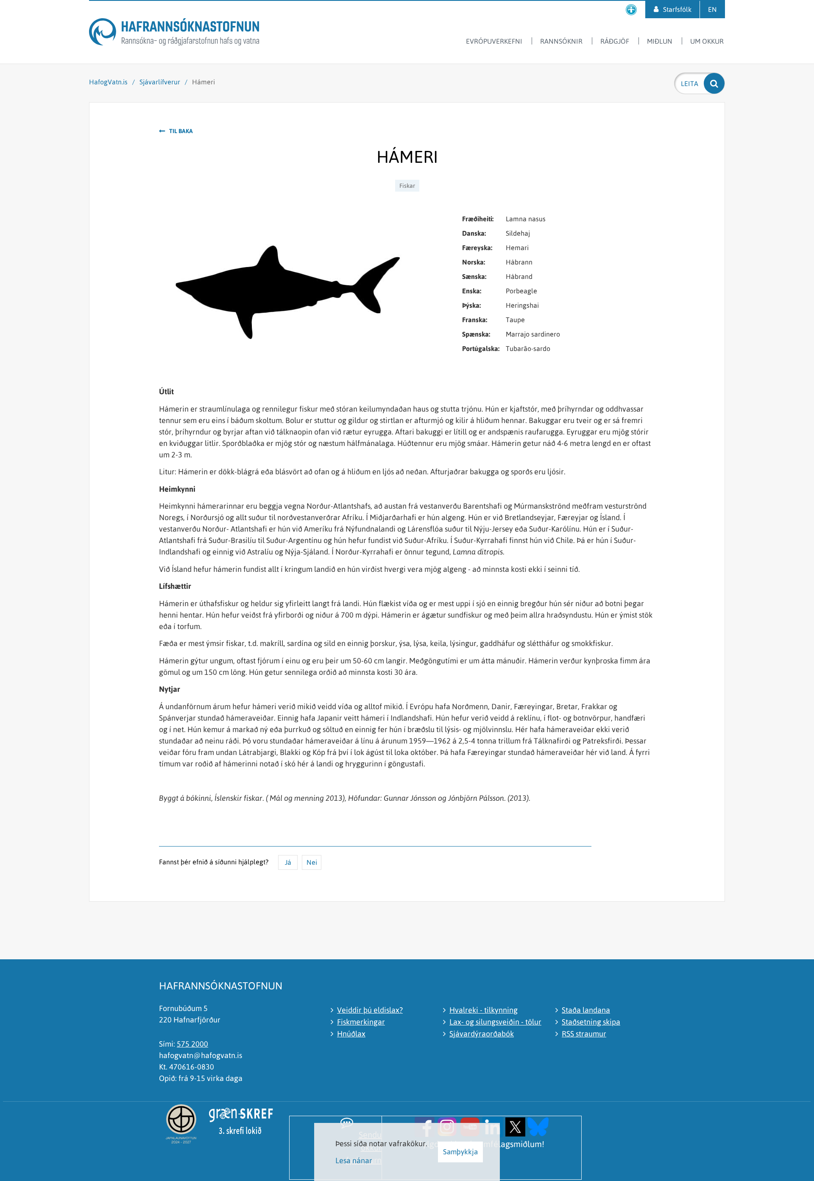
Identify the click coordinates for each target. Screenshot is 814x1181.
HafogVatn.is (108, 82)
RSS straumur (584, 1033)
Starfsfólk (677, 9)
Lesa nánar (353, 1160)
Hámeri (203, 82)
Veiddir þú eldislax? (370, 1010)
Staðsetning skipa (591, 1021)
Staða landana (586, 1010)
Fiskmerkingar (361, 1021)
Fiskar (407, 185)
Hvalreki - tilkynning (483, 1010)
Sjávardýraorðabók (481, 1033)
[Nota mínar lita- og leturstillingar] (631, 9)
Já (288, 862)
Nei (312, 862)
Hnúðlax (351, 1033)
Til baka (181, 131)
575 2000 (192, 1043)
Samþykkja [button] (460, 1152)
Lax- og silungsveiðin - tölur (495, 1021)
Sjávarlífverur (159, 82)
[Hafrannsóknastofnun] (174, 33)
